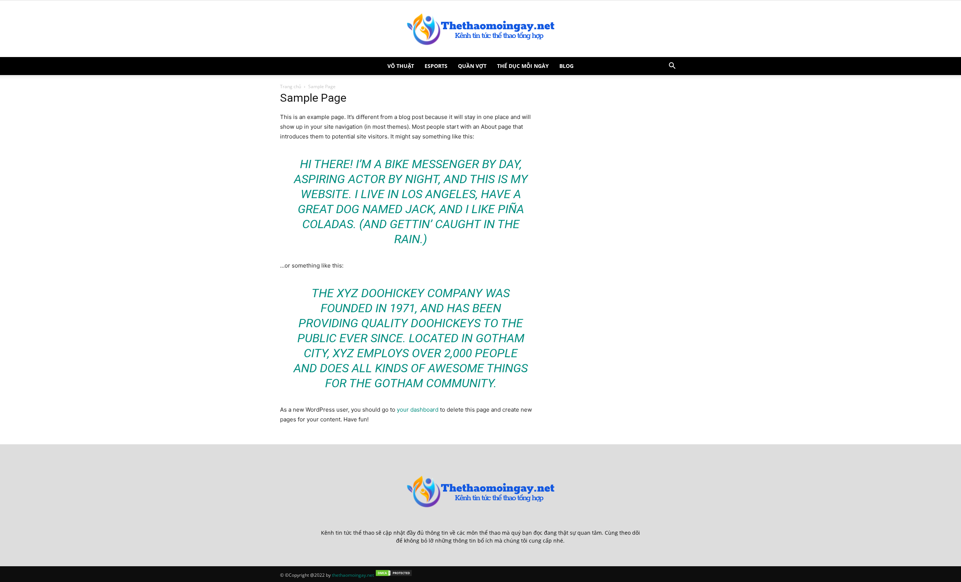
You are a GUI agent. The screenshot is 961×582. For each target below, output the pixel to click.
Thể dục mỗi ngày (523, 65)
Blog (566, 65)
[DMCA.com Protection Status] (394, 575)
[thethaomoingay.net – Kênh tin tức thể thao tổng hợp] (480, 29)
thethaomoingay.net (353, 575)
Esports (436, 65)
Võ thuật (400, 65)
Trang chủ (290, 86)
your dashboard (417, 409)
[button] (672, 66)
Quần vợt (472, 65)
